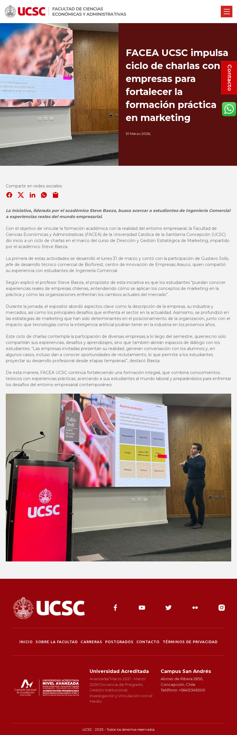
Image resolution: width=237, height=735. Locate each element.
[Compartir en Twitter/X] (20, 194)
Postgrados (119, 642)
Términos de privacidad (190, 642)
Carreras (91, 642)
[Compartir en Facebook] (9, 194)
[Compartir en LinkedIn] (32, 194)
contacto (148, 642)
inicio (26, 642)
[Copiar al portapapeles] (55, 194)
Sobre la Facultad (57, 642)
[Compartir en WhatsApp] (43, 194)
